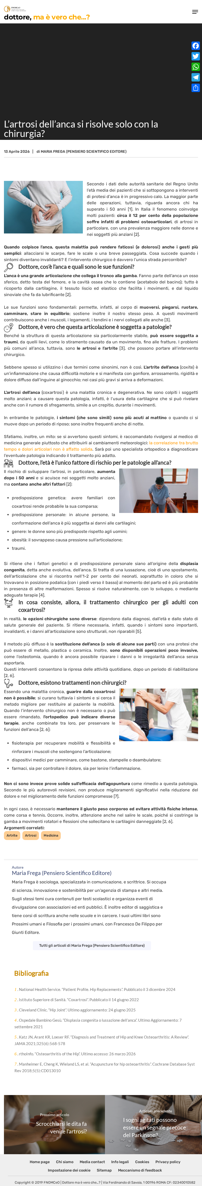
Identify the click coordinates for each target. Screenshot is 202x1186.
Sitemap (104, 1170)
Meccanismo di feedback (140, 1170)
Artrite (12, 835)
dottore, (47, 16)
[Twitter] (195, 56)
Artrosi (30, 835)
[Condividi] (195, 88)
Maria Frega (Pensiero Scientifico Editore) (84, 151)
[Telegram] (195, 77)
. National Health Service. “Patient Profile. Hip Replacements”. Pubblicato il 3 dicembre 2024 (94, 989)
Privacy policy (167, 1162)
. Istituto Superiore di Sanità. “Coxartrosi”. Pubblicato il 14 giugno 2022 (76, 999)
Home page (40, 1162)
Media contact (92, 1162)
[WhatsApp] (195, 67)
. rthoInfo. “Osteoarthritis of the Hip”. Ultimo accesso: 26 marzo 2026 (75, 1053)
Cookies (142, 1162)
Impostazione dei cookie (69, 1170)
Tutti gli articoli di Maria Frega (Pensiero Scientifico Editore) (92, 945)
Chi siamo (64, 1162)
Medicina (51, 835)
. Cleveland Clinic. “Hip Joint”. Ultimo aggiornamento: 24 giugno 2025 (75, 1009)
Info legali (120, 1162)
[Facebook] (195, 45)
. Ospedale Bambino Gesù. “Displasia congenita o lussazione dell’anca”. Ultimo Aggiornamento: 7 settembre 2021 (98, 1023)
